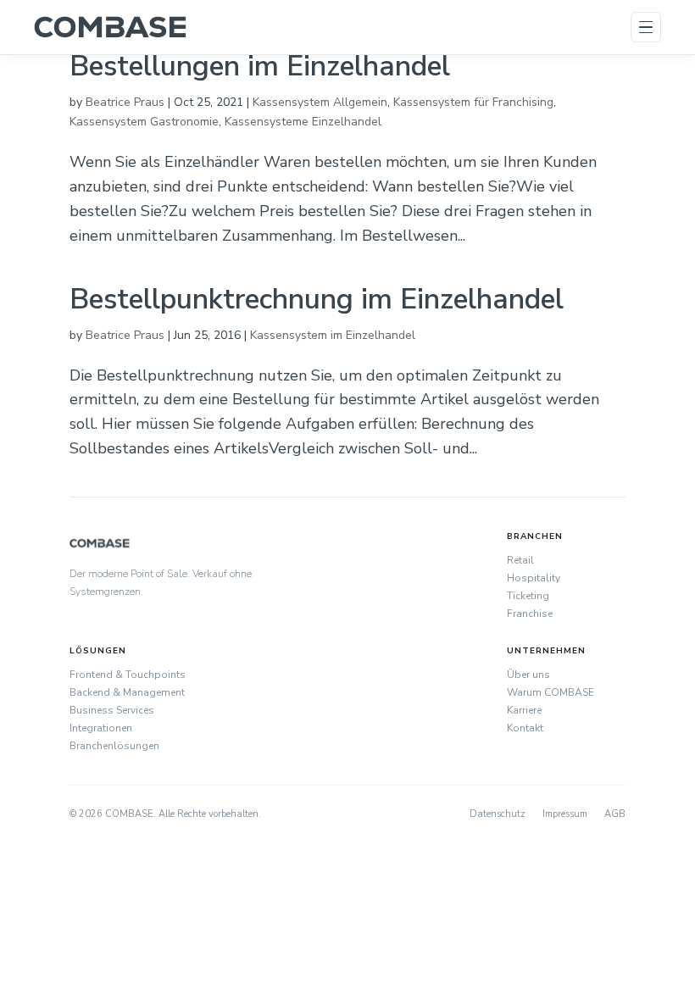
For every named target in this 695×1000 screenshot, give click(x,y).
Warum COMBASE (550, 692)
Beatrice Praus (125, 102)
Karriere (524, 710)
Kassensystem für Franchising (473, 102)
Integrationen (101, 728)
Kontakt (525, 728)
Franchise (530, 613)
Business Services (112, 710)
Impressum (564, 814)
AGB (615, 814)
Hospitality (533, 578)
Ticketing (528, 596)
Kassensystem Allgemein (320, 102)
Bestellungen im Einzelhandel (260, 66)
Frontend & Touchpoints (128, 674)
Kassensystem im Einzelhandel (332, 335)
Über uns (528, 674)
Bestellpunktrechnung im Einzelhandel (317, 299)
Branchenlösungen (114, 746)
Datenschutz (497, 814)
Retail (520, 560)
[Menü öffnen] (646, 27)
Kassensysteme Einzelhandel (303, 122)
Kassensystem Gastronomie (144, 122)
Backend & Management (127, 692)
